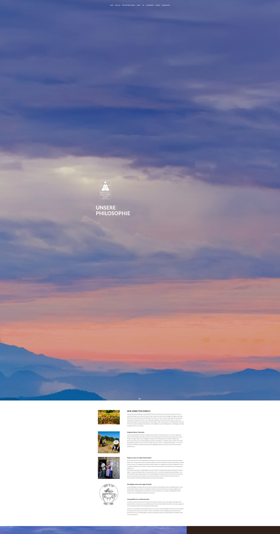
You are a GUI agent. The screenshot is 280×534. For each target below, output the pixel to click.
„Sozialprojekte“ (133, 514)
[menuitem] (111, 5)
